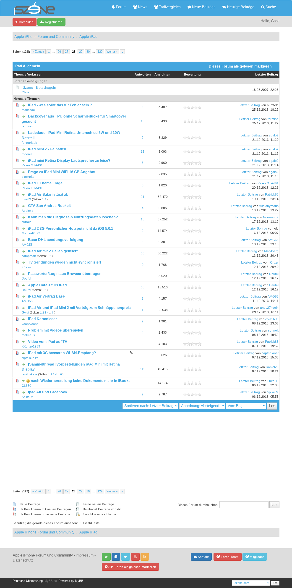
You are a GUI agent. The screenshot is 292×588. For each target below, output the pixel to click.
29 (80, 51)
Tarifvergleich (169, 7)
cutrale (26, 222)
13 (142, 121)
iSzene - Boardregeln (39, 87)
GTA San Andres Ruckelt (49, 206)
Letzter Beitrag (266, 74)
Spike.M (27, 397)
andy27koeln (269, 307)
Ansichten (162, 74)
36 (142, 287)
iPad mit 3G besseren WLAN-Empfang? (62, 353)
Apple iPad (88, 37)
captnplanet (270, 353)
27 (66, 51)
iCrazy (26, 267)
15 (142, 219)
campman (29, 256)
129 (100, 51)
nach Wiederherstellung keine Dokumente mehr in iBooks (80, 381)
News (142, 7)
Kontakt (203, 557)
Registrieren (53, 22)
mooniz (27, 154)
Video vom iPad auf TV (47, 342)
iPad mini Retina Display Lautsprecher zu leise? (69, 160)
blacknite (28, 176)
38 (142, 253)
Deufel (26, 278)
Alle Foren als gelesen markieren (132, 567)
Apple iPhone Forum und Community (44, 37)
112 (142, 310)
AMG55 (27, 244)
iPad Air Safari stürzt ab (48, 194)
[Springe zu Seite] (122, 51)
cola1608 (272, 319)
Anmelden (26, 22)
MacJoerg (271, 251)
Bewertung (192, 74)
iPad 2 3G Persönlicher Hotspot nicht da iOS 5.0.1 (70, 228)
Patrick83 (272, 194)
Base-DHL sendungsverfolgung (55, 240)
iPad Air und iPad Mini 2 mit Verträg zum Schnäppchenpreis (79, 308)
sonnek (273, 330)
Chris (25, 92)
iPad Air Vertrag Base (46, 296)
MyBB (79, 581)
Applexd (27, 210)
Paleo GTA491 (32, 165)
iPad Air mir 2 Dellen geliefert (53, 251)
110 (142, 369)
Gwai (25, 312)
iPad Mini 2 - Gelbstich (47, 149)
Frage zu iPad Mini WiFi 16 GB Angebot (61, 172)
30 (88, 51)
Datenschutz (23, 560)
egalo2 (274, 135)
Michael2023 (31, 233)
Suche (270, 7)
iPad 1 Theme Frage (45, 183)
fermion (27, 126)
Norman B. (271, 217)
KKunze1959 (31, 346)
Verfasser (34, 74)
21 (142, 197)
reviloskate (29, 374)
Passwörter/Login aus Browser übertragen (65, 274)
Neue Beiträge (203, 7)
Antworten (143, 74)
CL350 (26, 385)
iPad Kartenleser (42, 319)
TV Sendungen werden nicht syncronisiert (64, 262)
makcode (28, 110)
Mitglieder (256, 557)
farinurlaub (29, 142)
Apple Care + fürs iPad (47, 285)
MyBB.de (50, 581)
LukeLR (273, 381)
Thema (19, 74)
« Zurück (38, 51)
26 (59, 51)
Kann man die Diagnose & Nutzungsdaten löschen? (73, 217)
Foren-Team (229, 557)
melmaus (28, 335)
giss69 (26, 199)
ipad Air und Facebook (47, 392)
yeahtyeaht (30, 324)
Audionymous (269, 206)
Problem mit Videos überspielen (55, 330)
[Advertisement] (146, 446)
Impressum (85, 555)
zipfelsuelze (30, 358)
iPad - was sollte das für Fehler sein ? (60, 105)
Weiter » (112, 51)
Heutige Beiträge (240, 7)
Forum (120, 7)
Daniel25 (272, 367)
